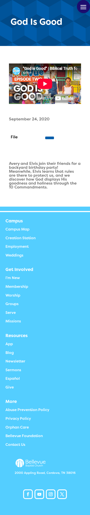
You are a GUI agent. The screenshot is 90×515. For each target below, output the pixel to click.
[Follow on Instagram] (50, 494)
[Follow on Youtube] (39, 494)
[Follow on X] (62, 494)
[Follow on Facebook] (28, 494)
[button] (83, 6)
